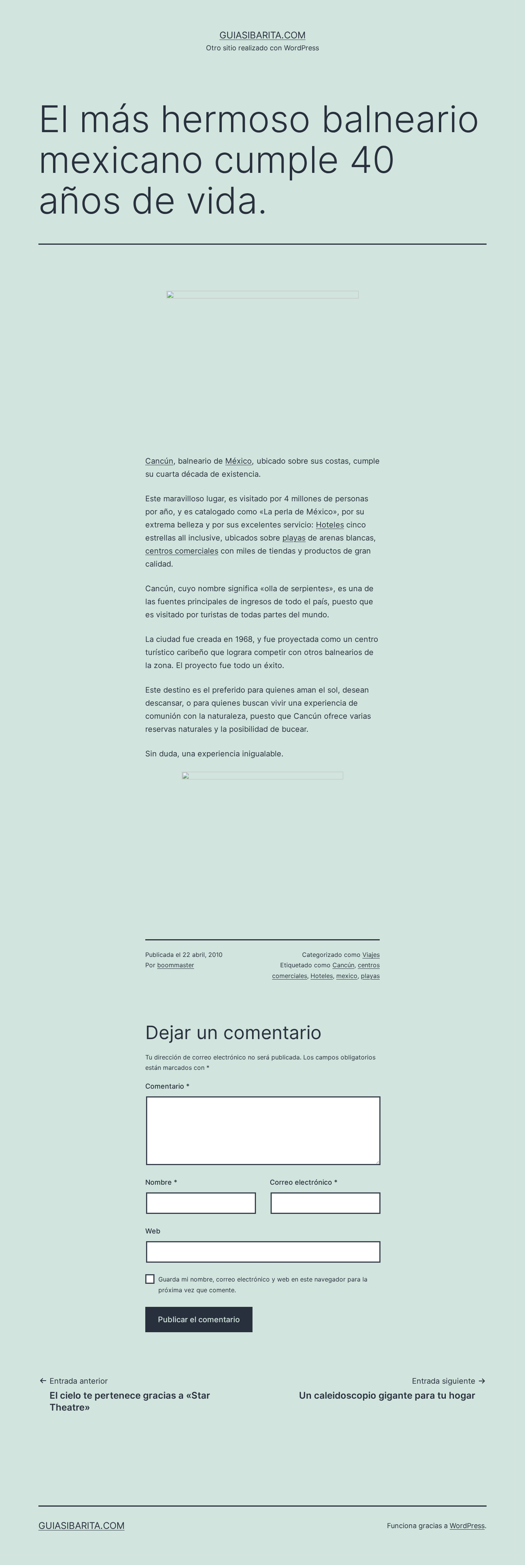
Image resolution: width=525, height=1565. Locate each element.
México (238, 461)
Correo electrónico (303, 1182)
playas (294, 537)
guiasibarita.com (262, 35)
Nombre (161, 1182)
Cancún (159, 461)
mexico (346, 976)
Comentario (167, 1086)
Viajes (371, 954)
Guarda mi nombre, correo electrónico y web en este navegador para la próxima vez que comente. (262, 1284)
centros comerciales (181, 550)
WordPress (467, 1526)
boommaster (175, 965)
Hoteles (330, 524)
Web (152, 1231)
